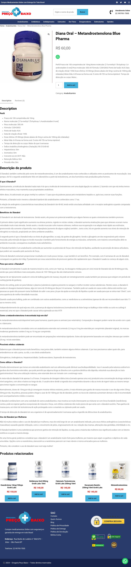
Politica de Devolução (59, 532)
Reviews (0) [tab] (20, 101)
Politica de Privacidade (60, 526)
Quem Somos (56, 519)
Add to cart (71, 85)
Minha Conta (56, 535)
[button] (49, 34)
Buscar (82, 12)
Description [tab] (6, 101)
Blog (52, 522)
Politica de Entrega (58, 529)
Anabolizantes (11, 26)
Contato (54, 516)
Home (2, 26)
